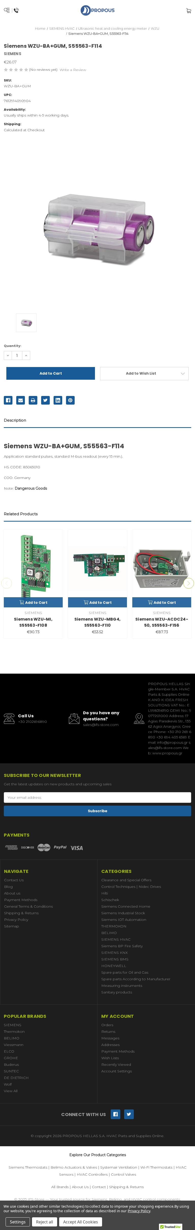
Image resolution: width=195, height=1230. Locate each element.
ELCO (9, 1051)
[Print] (33, 400)
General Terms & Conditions (28, 906)
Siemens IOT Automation (123, 919)
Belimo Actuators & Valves (74, 1167)
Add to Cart (36, 602)
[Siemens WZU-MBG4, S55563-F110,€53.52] (97, 568)
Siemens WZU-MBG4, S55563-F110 (97, 622)
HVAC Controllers (92, 1174)
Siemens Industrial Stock (123, 913)
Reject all (44, 1222)
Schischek (110, 899)
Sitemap (11, 926)
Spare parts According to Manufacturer (135, 979)
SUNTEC (11, 1071)
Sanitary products (116, 992)
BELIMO (109, 932)
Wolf (8, 1084)
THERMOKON (113, 926)
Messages (110, 1038)
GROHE (11, 1058)
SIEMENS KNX (114, 952)
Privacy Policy (16, 919)
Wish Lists (110, 1058)
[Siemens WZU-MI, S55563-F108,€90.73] (33, 568)
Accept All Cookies (80, 1222)
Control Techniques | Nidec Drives (131, 886)
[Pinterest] (70, 400)
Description (15, 420)
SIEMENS (12, 1025)
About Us (80, 1187)
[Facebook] (8, 400)
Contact (99, 1187)
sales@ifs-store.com (101, 724)
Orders (107, 1025)
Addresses (110, 1044)
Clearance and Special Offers (126, 880)
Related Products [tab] (21, 513)
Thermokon (14, 1031)
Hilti (104, 893)
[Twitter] (45, 400)
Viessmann (13, 1044)
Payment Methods (20, 899)
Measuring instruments (121, 985)
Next (188, 583)
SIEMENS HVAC (116, 939)
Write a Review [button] (73, 70)
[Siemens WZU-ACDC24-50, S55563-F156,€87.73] (161, 568)
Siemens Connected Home (125, 906)
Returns (108, 1031)
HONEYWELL (113, 965)
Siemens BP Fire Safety (122, 946)
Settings (18, 1222)
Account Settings (116, 1071)
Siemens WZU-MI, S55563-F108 (33, 622)
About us (12, 893)
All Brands (60, 1187)
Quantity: (12, 345)
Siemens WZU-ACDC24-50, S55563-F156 (161, 622)
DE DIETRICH (16, 1077)
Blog (8, 886)
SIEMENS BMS (114, 959)
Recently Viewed (116, 1064)
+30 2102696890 (32, 721)
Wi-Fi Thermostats (156, 1167)
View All (11, 1091)
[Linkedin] (58, 400)
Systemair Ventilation (118, 1167)
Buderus (11, 1064)
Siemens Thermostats (28, 1167)
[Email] (20, 400)
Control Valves (123, 1174)
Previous (6, 583)
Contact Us (14, 880)
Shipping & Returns (21, 913)
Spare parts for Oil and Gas (124, 972)
